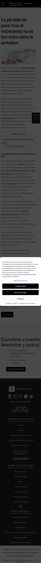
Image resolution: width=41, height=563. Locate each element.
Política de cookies (12, 303)
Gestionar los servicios (21, 280)
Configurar (20, 299)
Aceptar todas (20, 286)
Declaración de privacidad (27, 303)
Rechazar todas (20, 292)
